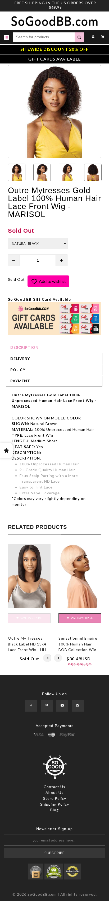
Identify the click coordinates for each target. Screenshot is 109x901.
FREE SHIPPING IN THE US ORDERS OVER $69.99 (55, 5)
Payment (20, 381)
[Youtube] (62, 706)
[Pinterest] (46, 706)
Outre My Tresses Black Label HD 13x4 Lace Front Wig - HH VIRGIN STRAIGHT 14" (27, 650)
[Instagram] (78, 706)
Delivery (20, 358)
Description (24, 347)
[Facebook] (31, 706)
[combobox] (44, 37)
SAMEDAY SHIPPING (81, 618)
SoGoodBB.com (42, 894)
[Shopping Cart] (101, 36)
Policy (17, 369)
